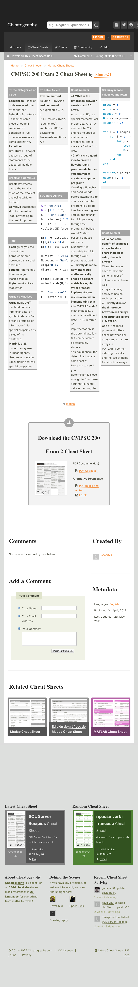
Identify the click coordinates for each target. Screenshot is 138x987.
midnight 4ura (107, 849)
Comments (85, 56)
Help (105, 47)
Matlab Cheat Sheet (25, 732)
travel (28, 901)
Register (121, 37)
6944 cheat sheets (21, 887)
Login (98, 37)
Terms (12, 955)
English (114, 604)
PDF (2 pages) (88, 470)
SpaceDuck (77, 906)
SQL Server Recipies (114, 921)
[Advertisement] (69, 9)
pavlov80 (108, 902)
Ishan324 (106, 555)
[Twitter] (124, 25)
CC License (65, 950)
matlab (70, 404)
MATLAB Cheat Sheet (110, 732)
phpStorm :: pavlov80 (115, 907)
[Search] (96, 25)
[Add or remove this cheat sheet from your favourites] (130, 56)
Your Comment (31, 629)
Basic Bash (108, 892)
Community (84, 47)
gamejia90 (108, 888)
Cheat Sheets (39, 47)
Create (62, 47)
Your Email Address (29, 618)
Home (17, 47)
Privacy (26, 955)
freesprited (38, 849)
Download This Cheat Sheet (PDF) (32, 56)
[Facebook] (116, 25)
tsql (34, 859)
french (103, 859)
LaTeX (83, 495)
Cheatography (14, 882)
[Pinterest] (131, 25)
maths (16, 901)
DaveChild (56, 906)
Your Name (29, 608)
